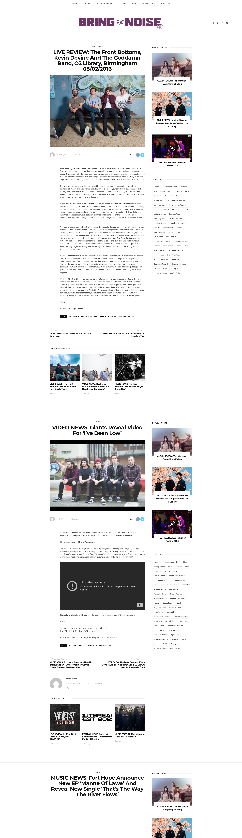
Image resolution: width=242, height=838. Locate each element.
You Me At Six (175, 273)
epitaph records (160, 214)
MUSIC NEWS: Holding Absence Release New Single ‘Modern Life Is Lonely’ (172, 123)
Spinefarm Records (161, 264)
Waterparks (175, 268)
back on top (74, 316)
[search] (227, 23)
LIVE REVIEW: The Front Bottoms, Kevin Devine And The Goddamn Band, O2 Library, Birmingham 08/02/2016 (123, 665)
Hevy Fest (90, 645)
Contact (165, 4)
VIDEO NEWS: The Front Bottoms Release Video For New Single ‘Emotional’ (95, 386)
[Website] (68, 687)
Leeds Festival (168, 227)
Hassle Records (176, 218)
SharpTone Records (174, 255)
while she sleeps (160, 273)
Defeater (72, 645)
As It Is (170, 191)
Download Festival (170, 209)
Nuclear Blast (171, 237)
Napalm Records (175, 232)
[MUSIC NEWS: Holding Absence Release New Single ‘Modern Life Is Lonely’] (172, 105)
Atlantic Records (183, 191)
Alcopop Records (171, 187)
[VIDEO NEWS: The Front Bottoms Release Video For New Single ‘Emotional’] (97, 367)
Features (122, 4)
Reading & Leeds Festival (163, 246)
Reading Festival (182, 246)
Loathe (179, 227)
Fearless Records (175, 214)
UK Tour (157, 268)
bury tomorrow (159, 205)
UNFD (165, 268)
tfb (95, 316)
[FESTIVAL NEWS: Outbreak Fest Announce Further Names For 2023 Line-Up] (97, 717)
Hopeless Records (177, 223)
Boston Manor (159, 200)
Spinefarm (175, 259)
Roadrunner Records (175, 250)
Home (74, 4)
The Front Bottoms (107, 316)
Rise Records (159, 250)
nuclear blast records (162, 241)
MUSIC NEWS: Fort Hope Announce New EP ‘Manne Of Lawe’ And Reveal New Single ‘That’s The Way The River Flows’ (71, 665)
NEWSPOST (63, 519)
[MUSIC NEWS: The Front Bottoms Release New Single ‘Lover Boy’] (130, 367)
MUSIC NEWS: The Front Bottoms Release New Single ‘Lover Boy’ (129, 386)
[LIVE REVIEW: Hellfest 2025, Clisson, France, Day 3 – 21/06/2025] (65, 717)
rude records (159, 255)
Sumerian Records (179, 264)
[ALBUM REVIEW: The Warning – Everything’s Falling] (172, 66)
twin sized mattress (126, 316)
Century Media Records (177, 205)
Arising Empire (159, 191)
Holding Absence (160, 223)
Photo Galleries (104, 4)
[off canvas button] (15, 23)
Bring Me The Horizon (176, 200)
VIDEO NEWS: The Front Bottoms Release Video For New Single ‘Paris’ (63, 386)
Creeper (157, 209)
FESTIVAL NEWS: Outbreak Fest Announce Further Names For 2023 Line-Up (97, 736)
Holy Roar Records (104, 645)
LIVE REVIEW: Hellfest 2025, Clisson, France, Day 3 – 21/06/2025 (63, 736)
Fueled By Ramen (160, 218)
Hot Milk (157, 227)
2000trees (157, 187)
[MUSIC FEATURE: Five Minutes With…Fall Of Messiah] (130, 717)
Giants (81, 645)
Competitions (149, 4)
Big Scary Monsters (172, 196)
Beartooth (157, 196)
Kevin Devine (86, 316)
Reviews (86, 4)
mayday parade (160, 232)
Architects (184, 187)
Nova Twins (158, 237)
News (134, 4)
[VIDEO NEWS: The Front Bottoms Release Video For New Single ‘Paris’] (65, 367)
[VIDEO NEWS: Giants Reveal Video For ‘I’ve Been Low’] (97, 475)
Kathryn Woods (64, 155)
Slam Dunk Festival (161, 259)
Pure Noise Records (180, 241)
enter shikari (185, 209)
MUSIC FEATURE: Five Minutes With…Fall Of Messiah (129, 735)
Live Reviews (97, 46)
